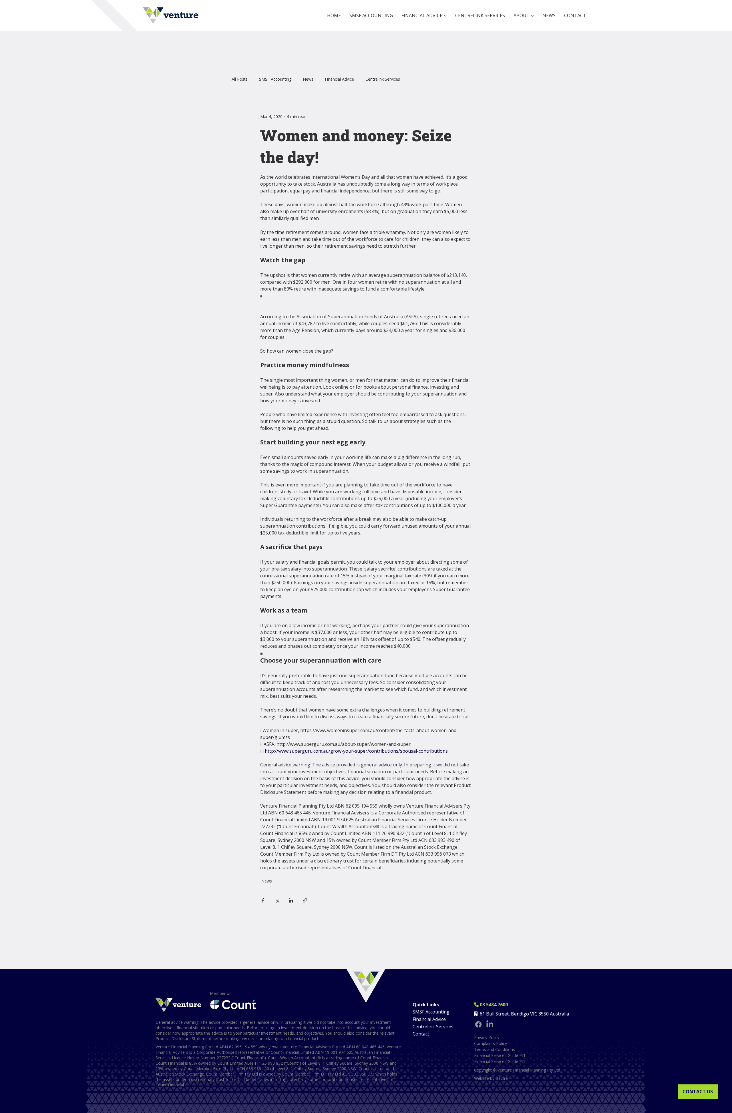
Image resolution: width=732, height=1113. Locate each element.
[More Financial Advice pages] (445, 15)
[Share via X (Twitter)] (277, 900)
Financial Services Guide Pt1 (500, 1055)
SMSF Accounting (275, 79)
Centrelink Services (382, 79)
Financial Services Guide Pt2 (500, 1061)
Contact (421, 1034)
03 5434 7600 (491, 1004)
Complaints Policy (490, 1043)
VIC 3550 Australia (549, 1014)
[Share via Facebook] (263, 900)
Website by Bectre (491, 1078)
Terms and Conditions (494, 1049)
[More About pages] (532, 15)
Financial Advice (339, 79)
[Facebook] (478, 1024)
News (308, 79)
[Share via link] (305, 900)
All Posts (240, 79)
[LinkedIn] (490, 1024)
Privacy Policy (486, 1037)
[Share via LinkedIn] (291, 900)
